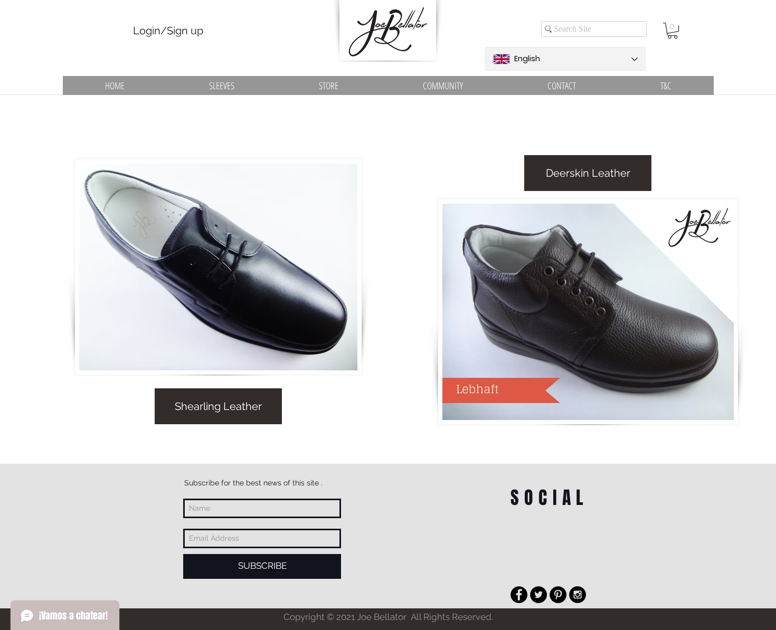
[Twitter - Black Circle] (538, 594)
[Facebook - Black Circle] (518, 594)
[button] (672, 31)
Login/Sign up (168, 30)
